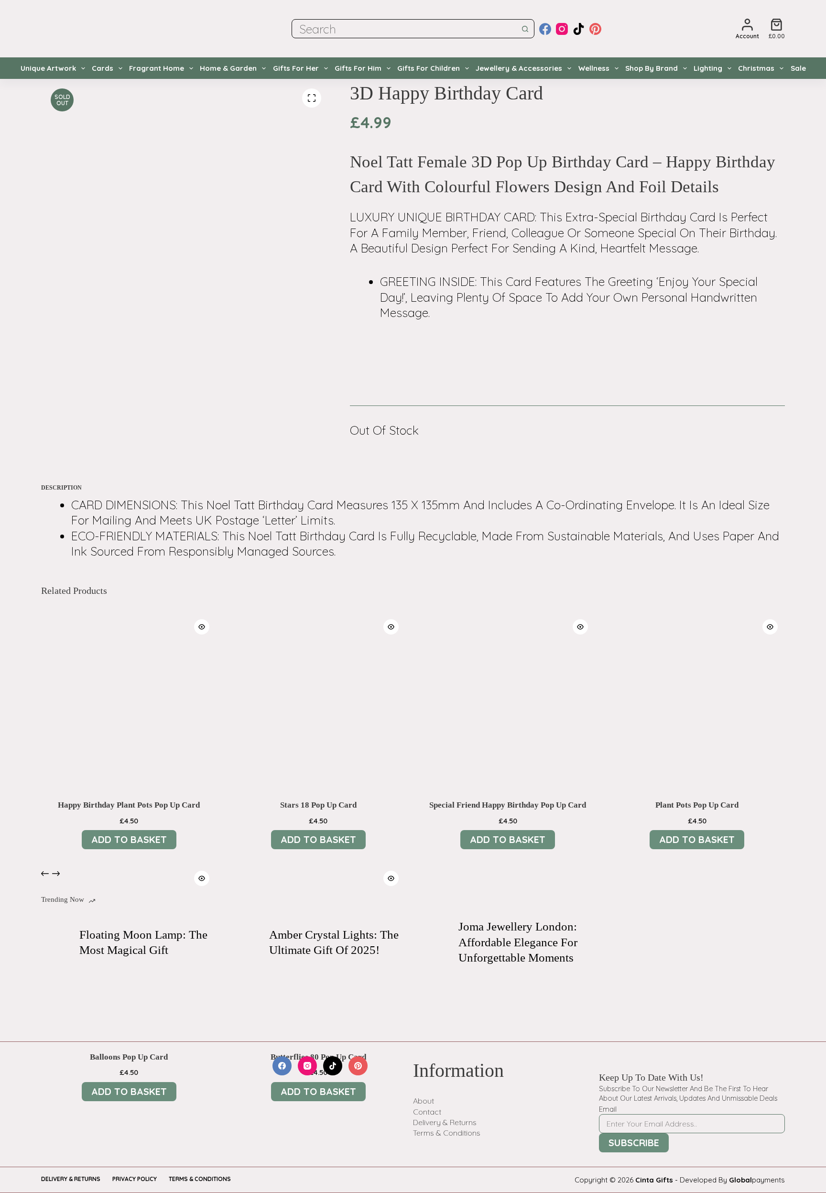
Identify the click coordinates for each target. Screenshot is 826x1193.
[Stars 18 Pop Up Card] (318, 699)
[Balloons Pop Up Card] (128, 951)
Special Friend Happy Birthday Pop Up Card (507, 805)
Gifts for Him (358, 68)
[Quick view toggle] (201, 627)
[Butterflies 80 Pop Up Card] (318, 951)
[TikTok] (579, 29)
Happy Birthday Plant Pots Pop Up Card (129, 805)
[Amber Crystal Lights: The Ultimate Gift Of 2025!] (245, 942)
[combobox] (404, 28)
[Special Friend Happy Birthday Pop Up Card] (507, 699)
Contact (427, 1111)
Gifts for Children (428, 68)
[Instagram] (562, 29)
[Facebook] (545, 29)
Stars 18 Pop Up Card (318, 805)
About (423, 1100)
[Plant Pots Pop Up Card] (696, 699)
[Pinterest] (595, 29)
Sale (798, 68)
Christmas (756, 68)
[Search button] (525, 29)
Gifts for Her (296, 68)
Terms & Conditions (446, 1133)
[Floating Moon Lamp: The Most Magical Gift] (55, 942)
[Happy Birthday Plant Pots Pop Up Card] (128, 699)
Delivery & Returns (445, 1122)
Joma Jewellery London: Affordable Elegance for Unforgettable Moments (517, 942)
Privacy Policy (134, 1178)
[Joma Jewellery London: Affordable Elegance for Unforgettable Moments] (434, 942)
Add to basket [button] (129, 839)
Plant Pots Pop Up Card (697, 805)
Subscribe (634, 1143)
